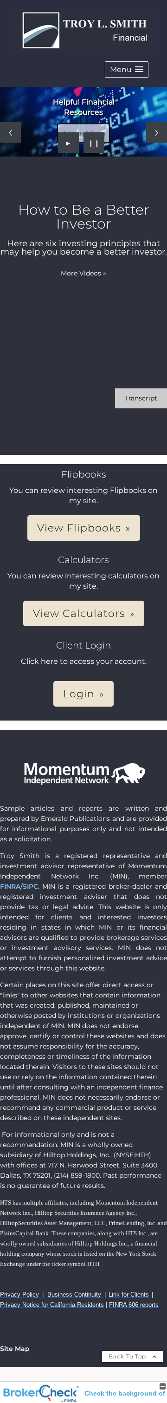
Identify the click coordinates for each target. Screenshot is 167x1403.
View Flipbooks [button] (79, 528)
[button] (126, 69)
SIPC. (31, 886)
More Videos (83, 273)
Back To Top (128, 1356)
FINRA (10, 886)
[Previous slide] (10, 132)
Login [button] (79, 694)
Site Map (15, 1348)
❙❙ (94, 142)
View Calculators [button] (79, 613)
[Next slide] (156, 132)
